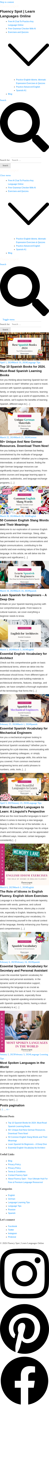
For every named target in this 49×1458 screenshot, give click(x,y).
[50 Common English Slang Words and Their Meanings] (24, 500)
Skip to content (7, 2)
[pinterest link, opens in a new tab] (24, 1354)
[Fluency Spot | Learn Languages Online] (9, 6)
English (32, 516)
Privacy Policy (14, 1164)
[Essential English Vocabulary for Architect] (24, 633)
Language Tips (33, 362)
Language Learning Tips (19, 1202)
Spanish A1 (21, 90)
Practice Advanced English (28, 87)
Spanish (32, 591)
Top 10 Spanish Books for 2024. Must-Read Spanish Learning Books (22, 371)
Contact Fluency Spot (17, 1175)
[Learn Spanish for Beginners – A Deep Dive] (24, 574)
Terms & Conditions (17, 1172)
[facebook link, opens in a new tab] (24, 1405)
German (32, 437)
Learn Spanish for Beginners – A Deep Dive (27, 1144)
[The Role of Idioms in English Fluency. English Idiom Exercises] (24, 864)
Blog (10, 94)
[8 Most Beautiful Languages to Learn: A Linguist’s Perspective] (24, 786)
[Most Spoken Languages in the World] (24, 1031)
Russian (11, 1209)
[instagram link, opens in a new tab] (24, 1301)
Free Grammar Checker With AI (22, 29)
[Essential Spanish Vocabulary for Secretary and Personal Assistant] (24, 945)
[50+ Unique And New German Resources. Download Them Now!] (24, 421)
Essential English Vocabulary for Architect (26, 1148)
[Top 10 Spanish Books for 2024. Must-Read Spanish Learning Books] (24, 346)
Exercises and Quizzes (18, 32)
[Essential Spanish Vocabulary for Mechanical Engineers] (24, 708)
